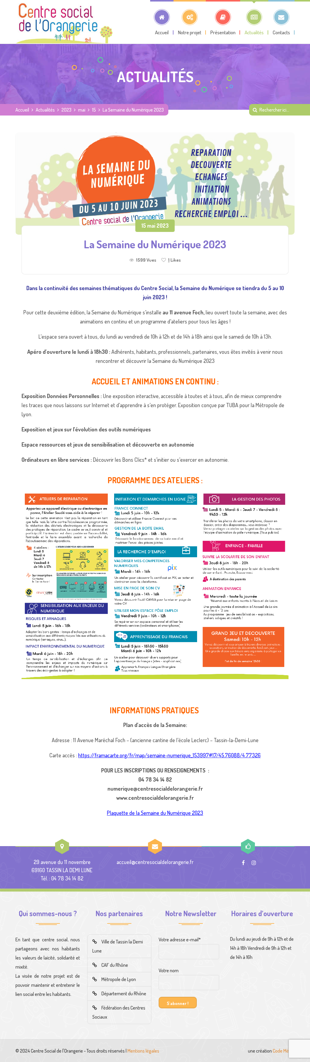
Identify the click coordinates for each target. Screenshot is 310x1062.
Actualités (45, 110)
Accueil (22, 110)
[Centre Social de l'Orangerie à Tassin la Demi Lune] (64, 22)
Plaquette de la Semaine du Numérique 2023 (155, 812)
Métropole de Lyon (118, 979)
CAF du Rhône (114, 965)
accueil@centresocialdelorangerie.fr (155, 862)
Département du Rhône (123, 993)
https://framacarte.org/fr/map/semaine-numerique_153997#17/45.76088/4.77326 (169, 755)
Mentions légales (143, 1051)
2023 (66, 110)
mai (81, 110)
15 (94, 110)
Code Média (284, 1051)
